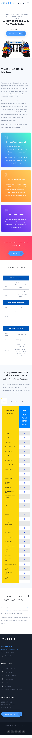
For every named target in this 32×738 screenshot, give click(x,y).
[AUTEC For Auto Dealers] (16, 668)
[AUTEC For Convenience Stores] (16, 672)
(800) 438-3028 (6, 646)
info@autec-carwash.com (9, 649)
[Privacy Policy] (16, 656)
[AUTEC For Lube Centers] (16, 675)
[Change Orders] (16, 686)
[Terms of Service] (16, 652)
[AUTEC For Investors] (16, 679)
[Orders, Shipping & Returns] (16, 689)
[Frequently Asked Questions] (16, 682)
